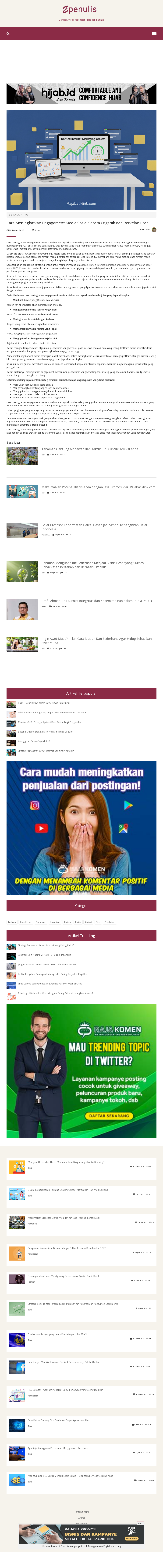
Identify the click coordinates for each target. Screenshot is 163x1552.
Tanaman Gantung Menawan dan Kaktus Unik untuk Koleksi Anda (90, 449)
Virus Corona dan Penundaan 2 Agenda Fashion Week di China (50, 983)
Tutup (140, 1523)
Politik (44, 606)
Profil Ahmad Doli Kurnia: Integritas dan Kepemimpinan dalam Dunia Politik (97, 601)
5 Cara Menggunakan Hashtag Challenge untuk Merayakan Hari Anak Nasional (68, 1189)
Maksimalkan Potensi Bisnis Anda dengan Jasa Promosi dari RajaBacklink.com (98, 487)
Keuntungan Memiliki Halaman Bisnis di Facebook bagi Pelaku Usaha (63, 1362)
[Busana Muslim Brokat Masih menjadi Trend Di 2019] (14, 733)
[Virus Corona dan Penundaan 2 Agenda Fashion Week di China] (14, 985)
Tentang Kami (81, 1511)
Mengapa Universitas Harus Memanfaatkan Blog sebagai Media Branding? (66, 1162)
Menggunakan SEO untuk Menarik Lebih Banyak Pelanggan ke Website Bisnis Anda (70, 1475)
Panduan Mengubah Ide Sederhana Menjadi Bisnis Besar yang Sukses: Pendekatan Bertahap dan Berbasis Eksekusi (93, 565)
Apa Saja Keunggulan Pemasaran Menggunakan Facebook (58, 1448)
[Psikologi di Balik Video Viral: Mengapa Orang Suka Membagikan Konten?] (14, 996)
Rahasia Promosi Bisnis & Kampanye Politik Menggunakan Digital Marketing (81, 1546)
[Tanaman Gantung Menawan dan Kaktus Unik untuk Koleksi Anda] (22, 455)
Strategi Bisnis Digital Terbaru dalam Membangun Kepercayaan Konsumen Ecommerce (73, 1303)
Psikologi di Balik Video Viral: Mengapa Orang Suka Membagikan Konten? (55, 993)
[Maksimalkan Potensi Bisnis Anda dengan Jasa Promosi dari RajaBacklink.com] (22, 491)
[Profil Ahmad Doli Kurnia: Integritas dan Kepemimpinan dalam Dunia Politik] (22, 617)
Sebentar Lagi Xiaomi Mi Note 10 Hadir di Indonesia (44, 954)
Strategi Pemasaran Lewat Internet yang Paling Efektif (46, 750)
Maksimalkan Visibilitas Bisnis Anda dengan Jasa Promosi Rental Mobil (64, 1217)
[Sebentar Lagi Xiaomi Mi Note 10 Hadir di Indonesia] (14, 956)
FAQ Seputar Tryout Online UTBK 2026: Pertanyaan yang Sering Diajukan (65, 1389)
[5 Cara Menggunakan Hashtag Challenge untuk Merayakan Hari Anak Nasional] (19, 1193)
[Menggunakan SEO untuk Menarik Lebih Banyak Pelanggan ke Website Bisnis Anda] (19, 1479)
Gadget (88, 922)
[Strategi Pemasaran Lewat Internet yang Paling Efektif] (14, 752)
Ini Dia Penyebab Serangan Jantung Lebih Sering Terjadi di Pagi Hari (52, 974)
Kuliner (67, 922)
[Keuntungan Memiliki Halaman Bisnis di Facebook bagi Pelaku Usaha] (19, 1366)
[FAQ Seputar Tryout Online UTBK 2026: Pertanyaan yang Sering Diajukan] (19, 1395)
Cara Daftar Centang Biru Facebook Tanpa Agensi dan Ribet (59, 1420)
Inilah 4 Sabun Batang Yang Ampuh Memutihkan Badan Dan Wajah (52, 712)
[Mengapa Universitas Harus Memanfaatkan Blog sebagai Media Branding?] (19, 1167)
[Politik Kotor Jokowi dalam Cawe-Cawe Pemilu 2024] (14, 704)
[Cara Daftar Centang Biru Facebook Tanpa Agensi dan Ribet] (19, 1425)
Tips (43, 455)
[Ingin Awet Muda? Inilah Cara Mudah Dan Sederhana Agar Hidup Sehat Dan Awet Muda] (22, 643)
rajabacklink (87, 279)
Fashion (12, 922)
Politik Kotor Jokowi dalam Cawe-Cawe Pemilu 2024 (44, 702)
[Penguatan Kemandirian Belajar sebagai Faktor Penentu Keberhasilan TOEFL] (19, 1253)
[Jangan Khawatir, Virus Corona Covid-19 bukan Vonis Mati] (14, 966)
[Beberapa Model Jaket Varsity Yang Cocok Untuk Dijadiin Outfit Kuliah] (19, 1279)
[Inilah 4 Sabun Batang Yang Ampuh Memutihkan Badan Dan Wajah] (14, 714)
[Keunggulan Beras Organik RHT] (14, 742)
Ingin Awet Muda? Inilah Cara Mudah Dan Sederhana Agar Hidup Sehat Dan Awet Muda (97, 640)
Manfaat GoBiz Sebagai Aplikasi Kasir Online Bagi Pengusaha (49, 722)
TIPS (25, 214)
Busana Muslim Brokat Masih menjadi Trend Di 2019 (45, 731)
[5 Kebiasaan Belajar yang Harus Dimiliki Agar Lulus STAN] (19, 1339)
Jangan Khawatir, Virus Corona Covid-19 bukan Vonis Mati (47, 964)
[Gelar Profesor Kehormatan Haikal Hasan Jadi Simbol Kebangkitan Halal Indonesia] (22, 530)
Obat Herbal (26, 922)
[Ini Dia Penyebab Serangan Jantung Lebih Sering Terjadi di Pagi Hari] (14, 975)
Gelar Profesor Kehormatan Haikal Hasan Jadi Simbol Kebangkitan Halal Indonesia (94, 527)
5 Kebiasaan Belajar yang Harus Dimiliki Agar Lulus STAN (57, 1334)
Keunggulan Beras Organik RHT (34, 741)
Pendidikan (46, 535)
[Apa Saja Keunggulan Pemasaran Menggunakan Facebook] (19, 1453)
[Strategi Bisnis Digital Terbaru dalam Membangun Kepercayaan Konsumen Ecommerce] (19, 1309)
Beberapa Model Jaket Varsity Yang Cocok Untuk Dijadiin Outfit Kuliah (63, 1276)
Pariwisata (41, 922)
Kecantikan (55, 922)
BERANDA (14, 214)
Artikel (81, 1517)
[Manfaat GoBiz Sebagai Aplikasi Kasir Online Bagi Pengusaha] (14, 723)
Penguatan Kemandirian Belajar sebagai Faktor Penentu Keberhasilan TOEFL (67, 1248)
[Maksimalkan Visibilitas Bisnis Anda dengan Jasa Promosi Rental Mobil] (19, 1222)
